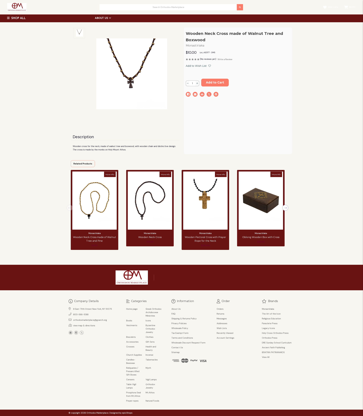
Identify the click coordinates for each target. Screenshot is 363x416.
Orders (220, 309)
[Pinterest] (216, 94)
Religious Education (271, 318)
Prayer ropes (132, 400)
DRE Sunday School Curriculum (277, 342)
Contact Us (177, 347)
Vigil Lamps (151, 379)
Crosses (130, 346)
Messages (222, 318)
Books (129, 320)
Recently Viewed (225, 333)
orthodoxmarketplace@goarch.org (90, 320)
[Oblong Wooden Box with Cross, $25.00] (261, 200)
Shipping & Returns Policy (184, 318)
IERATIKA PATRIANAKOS (273, 352)
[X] (209, 94)
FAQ (173, 313)
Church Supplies (134, 354)
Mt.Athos (150, 392)
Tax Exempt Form (179, 333)
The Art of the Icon (271, 313)
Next (285, 208)
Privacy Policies (179, 323)
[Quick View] (113, 174)
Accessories (132, 341)
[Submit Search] (240, 7)
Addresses (222, 323)
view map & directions (84, 325)
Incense (149, 354)
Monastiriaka (268, 309)
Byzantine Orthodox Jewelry (150, 329)
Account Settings (225, 337)
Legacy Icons (268, 328)
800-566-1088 (80, 314)
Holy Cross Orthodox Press (275, 333)
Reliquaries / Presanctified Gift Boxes (132, 371)
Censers (130, 379)
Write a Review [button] (225, 59)
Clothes (149, 337)
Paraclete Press (269, 323)
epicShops (127, 412)
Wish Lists (332, 7)
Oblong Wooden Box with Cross (260, 237)
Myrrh (148, 368)
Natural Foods (152, 400)
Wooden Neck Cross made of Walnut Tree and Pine (94, 239)
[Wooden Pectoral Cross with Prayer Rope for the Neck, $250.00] (205, 200)
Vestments (131, 325)
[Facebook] (188, 94)
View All (265, 357)
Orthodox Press (269, 337)
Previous (70, 208)
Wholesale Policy (179, 328)
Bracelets (131, 337)
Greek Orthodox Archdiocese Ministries (153, 312)
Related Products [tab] (82, 163)
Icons (148, 320)
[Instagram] (76, 333)
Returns (220, 313)
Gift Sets (150, 341)
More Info (110, 174)
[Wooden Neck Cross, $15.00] (150, 200)
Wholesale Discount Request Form (188, 342)
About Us (102, 18)
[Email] (195, 94)
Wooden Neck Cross (150, 237)
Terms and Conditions (182, 337)
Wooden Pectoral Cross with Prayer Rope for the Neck (205, 239)
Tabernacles (152, 359)
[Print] (202, 94)
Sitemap (175, 352)
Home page (132, 309)
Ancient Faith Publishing (273, 347)
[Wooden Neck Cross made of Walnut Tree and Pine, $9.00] (94, 200)
